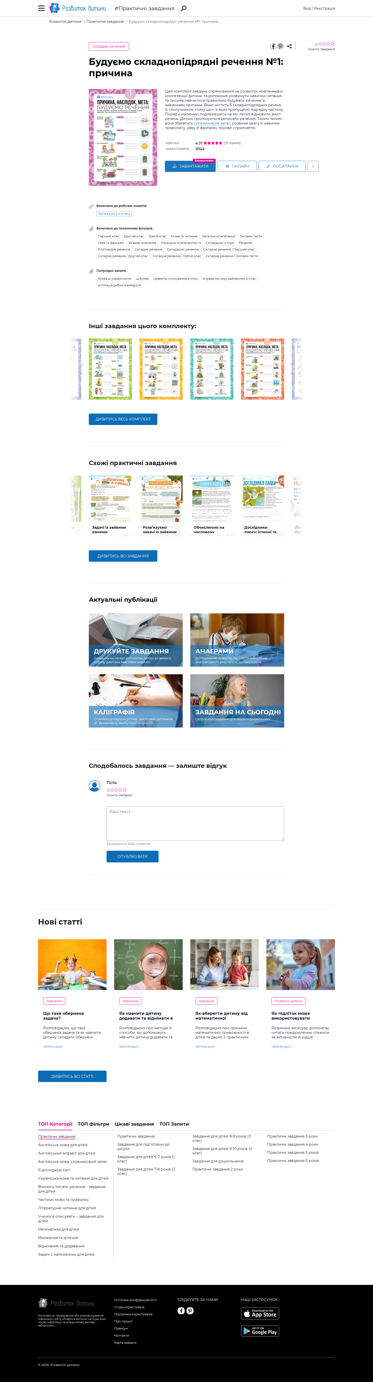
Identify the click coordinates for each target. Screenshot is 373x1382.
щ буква (142, 278)
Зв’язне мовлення (142, 243)
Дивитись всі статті (72, 1076)
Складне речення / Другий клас (123, 256)
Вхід (307, 8)
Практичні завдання (146, 8)
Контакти (121, 1335)
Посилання (285, 166)
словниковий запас (212, 123)
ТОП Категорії (55, 1124)
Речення (245, 243)
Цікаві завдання (134, 1124)
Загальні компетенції (218, 236)
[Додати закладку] (289, 46)
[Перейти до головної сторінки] (77, 8)
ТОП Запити (174, 1124)
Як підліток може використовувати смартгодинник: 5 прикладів (291, 1020)
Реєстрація (324, 8)
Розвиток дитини (288, 1001)
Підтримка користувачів (133, 1314)
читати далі (53, 1047)
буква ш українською (114, 278)
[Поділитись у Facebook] (273, 46)
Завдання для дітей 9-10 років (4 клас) (222, 1151)
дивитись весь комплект (123, 419)
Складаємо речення (183, 249)
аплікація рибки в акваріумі (119, 285)
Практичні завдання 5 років (293, 1152)
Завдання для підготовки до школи (143, 1146)
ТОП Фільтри (93, 1124)
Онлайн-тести (251, 236)
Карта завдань (125, 1342)
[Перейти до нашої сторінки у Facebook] (181, 1310)
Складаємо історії (220, 243)
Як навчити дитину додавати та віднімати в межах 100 (146, 1018)
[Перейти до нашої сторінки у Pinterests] (190, 1310)
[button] (80, 369)
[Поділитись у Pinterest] (280, 46)
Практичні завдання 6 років (293, 1161)
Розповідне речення (114, 249)
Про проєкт (123, 1321)
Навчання (54, 1001)
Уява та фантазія (111, 243)
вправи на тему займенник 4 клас (229, 278)
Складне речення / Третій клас (177, 256)
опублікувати (132, 856)
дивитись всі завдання (123, 556)
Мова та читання (184, 236)
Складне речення (109, 46)
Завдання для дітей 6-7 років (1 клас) (146, 1159)
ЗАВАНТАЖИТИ (194, 166)
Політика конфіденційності (135, 1300)
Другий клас (134, 236)
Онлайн (240, 166)
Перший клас (108, 236)
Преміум (121, 1328)
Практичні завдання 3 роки (292, 1136)
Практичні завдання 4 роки (292, 1144)
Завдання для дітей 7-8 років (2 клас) (146, 1171)
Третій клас (157, 236)
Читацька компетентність (181, 243)
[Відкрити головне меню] (41, 8)
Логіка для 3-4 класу (114, 214)
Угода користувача (129, 1307)
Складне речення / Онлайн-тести (232, 256)
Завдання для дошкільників (218, 1161)
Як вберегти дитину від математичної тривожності (221, 1018)
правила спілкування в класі (175, 278)
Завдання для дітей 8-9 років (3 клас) (221, 1138)
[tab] (56, 1126)
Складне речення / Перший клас (229, 249)
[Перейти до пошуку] (184, 8)
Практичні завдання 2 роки (217, 1169)
